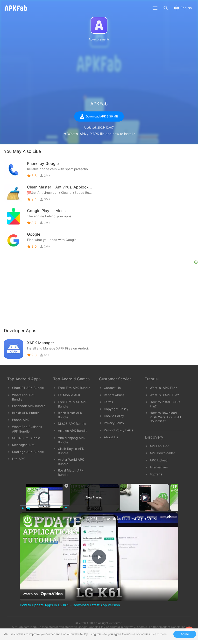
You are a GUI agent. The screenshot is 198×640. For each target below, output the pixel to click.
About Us (111, 437)
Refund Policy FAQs (118, 430)
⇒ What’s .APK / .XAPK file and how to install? (99, 134)
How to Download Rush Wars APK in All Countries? (165, 417)
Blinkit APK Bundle (26, 413)
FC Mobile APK (69, 395)
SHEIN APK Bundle (26, 438)
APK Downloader (162, 453)
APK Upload (159, 460)
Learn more (159, 634)
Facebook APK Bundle (28, 406)
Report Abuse (114, 395)
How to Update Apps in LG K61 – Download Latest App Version (98, 519)
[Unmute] (28, 508)
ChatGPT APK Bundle (28, 388)
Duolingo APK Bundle (28, 452)
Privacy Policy (114, 423)
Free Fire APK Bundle (74, 388)
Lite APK (18, 459)
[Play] (23, 508)
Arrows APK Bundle (72, 431)
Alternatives (159, 467)
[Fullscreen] (66, 508)
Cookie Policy (114, 416)
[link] (27, 520)
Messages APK (23, 445)
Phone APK (20, 420)
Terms (108, 402)
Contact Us (112, 388)
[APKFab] (99, 25)
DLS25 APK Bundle (72, 424)
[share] (168, 516)
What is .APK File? (163, 388)
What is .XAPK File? (164, 395)
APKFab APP (159, 446)
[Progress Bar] (44, 505)
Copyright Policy (116, 409)
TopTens (156, 474)
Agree (185, 634)
